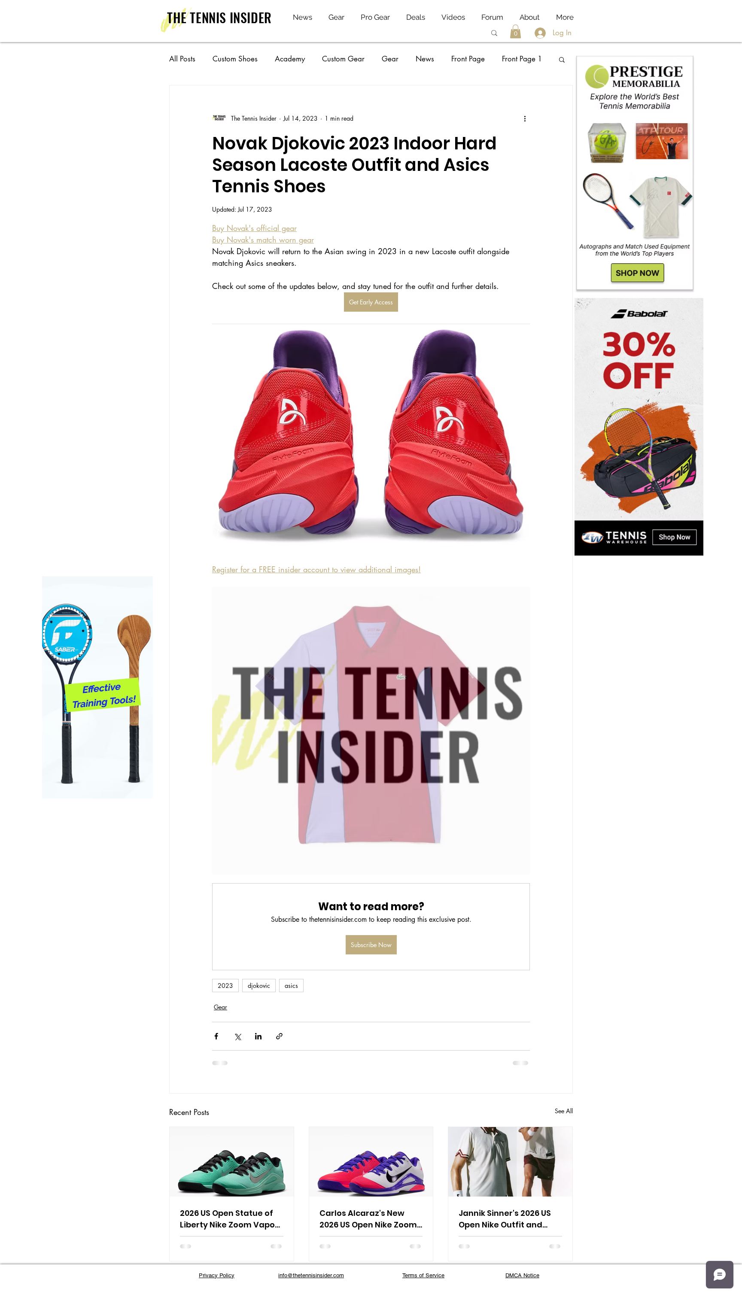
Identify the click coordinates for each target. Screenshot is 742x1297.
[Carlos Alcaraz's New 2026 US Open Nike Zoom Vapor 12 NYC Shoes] (371, 1162)
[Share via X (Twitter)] (237, 1036)
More (510, 59)
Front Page (468, 59)
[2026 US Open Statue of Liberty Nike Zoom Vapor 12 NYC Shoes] (232, 1162)
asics (291, 985)
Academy (290, 59)
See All (564, 1111)
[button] (515, 31)
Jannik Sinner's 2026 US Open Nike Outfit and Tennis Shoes (505, 1219)
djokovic (259, 985)
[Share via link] (279, 1036)
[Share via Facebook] (216, 1036)
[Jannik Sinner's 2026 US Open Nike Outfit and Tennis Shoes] (510, 1162)
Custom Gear (343, 59)
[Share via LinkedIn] (258, 1036)
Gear (390, 59)
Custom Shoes (235, 59)
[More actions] (525, 118)
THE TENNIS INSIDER (219, 17)
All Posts (182, 59)
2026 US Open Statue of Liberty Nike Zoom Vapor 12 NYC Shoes (229, 1219)
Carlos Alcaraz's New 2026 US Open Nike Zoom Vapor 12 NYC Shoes (368, 1219)
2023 (225, 985)
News (425, 59)
